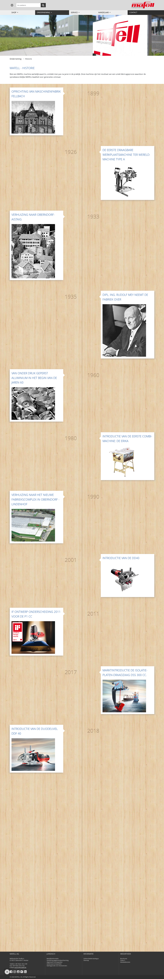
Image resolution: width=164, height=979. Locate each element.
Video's (122, 960)
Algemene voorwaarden (54, 962)
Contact (133, 12)
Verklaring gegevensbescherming (58, 960)
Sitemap (86, 960)
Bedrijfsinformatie (52, 959)
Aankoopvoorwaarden (54, 964)
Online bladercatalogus (91, 959)
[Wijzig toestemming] (7, 972)
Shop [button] (14, 12)
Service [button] (74, 12)
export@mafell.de (20, 967)
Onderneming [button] (44, 12)
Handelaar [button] (103, 12)
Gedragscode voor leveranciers (57, 966)
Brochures (123, 959)
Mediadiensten (125, 962)
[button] (12, 5)
